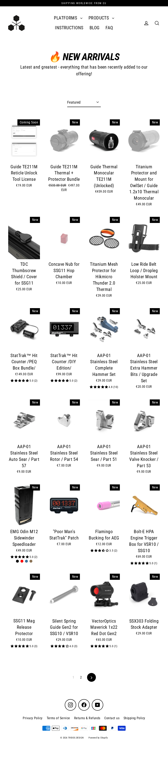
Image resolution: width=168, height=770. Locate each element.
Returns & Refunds (87, 718)
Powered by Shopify (98, 737)
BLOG (95, 27)
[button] (20, 380)
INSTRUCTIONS (69, 27)
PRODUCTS (99, 17)
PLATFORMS (66, 17)
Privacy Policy (32, 718)
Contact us (111, 718)
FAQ (109, 27)
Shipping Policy (134, 718)
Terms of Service (58, 718)
